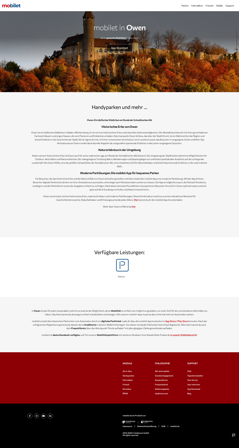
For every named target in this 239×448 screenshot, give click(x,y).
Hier (136, 199)
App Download (193, 389)
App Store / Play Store (176, 321)
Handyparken (128, 376)
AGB (163, 426)
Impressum (127, 426)
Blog (189, 393)
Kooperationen (161, 380)
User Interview (193, 384)
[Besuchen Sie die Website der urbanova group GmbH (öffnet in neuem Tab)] (147, 422)
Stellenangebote (162, 389)
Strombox (127, 389)
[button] (234, 435)
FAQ (189, 371)
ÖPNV (125, 393)
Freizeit (209, 5)
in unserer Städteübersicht (183, 335)
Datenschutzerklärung (146, 426)
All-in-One (127, 371)
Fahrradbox (197, 5)
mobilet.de (174, 426)
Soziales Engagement (164, 376)
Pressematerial (161, 384)
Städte (219, 5)
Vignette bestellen (195, 376)
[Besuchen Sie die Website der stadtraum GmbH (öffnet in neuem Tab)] (129, 422)
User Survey (192, 380)
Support (230, 5)
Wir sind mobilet (162, 371)
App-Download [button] (119, 47)
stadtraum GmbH (141, 433)
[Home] (11, 5)
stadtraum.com (161, 393)
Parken (185, 5)
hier (134, 206)
